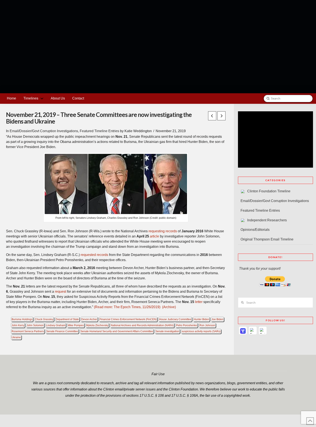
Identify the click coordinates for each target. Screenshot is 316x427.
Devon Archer (89, 319)
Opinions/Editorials (255, 229)
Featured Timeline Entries (99, 131)
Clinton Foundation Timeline (268, 191)
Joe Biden (217, 319)
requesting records (163, 231)
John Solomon (35, 325)
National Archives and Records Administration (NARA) (142, 325)
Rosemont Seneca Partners (28, 331)
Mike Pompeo (76, 325)
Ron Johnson (207, 325)
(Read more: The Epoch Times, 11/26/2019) (126, 307)
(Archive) (169, 307)
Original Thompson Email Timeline (267, 239)
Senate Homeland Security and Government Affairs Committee (116, 331)
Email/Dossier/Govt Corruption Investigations (44, 131)
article (154, 236)
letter (198, 302)
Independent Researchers (267, 220)
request (60, 291)
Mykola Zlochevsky (97, 325)
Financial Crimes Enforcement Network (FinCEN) (128, 319)
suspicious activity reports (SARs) (201, 331)
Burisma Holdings (22, 319)
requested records (94, 255)
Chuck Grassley (44, 319)
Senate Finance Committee (62, 331)
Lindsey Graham (55, 325)
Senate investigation (167, 331)
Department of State (67, 319)
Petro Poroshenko (186, 325)
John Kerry (18, 325)
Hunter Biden (201, 319)
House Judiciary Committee (175, 319)
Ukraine (16, 337)
